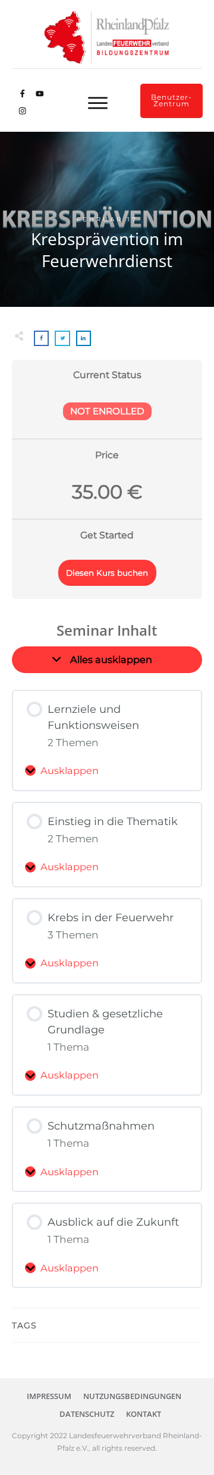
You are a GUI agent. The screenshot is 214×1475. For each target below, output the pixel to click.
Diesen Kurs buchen (107, 573)
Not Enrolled (107, 411)
